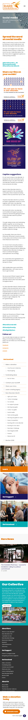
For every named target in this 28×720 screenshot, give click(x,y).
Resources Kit (11, 436)
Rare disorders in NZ (7, 634)
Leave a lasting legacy (13, 389)
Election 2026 (10, 440)
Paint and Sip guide (12, 415)
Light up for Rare (12, 396)
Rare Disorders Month (13, 393)
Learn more (7, 605)
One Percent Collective (14, 368)
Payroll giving (11, 371)
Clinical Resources (6, 644)
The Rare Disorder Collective (9, 689)
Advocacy (4, 646)
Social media (11, 412)
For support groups (12, 404)
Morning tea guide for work (15, 417)
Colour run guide (12, 410)
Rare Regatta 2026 (12, 431)
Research (4, 642)
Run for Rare (10, 378)
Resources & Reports (7, 640)
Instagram (5, 348)
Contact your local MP (13, 383)
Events (3, 677)
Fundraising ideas (11, 375)
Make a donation (11, 364)
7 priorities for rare (7, 636)
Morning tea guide (12, 407)
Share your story (11, 386)
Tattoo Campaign (12, 399)
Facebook (5, 345)
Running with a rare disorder (15, 423)
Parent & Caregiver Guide (8, 653)
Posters (9, 433)
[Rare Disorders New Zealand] (11, 6)
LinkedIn (5, 351)
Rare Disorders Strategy (8, 638)
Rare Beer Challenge (13, 428)
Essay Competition (12, 420)
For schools (10, 402)
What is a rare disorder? (8, 631)
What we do (5, 687)
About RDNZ (5, 684)
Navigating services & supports (10, 655)
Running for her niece (13, 425)
